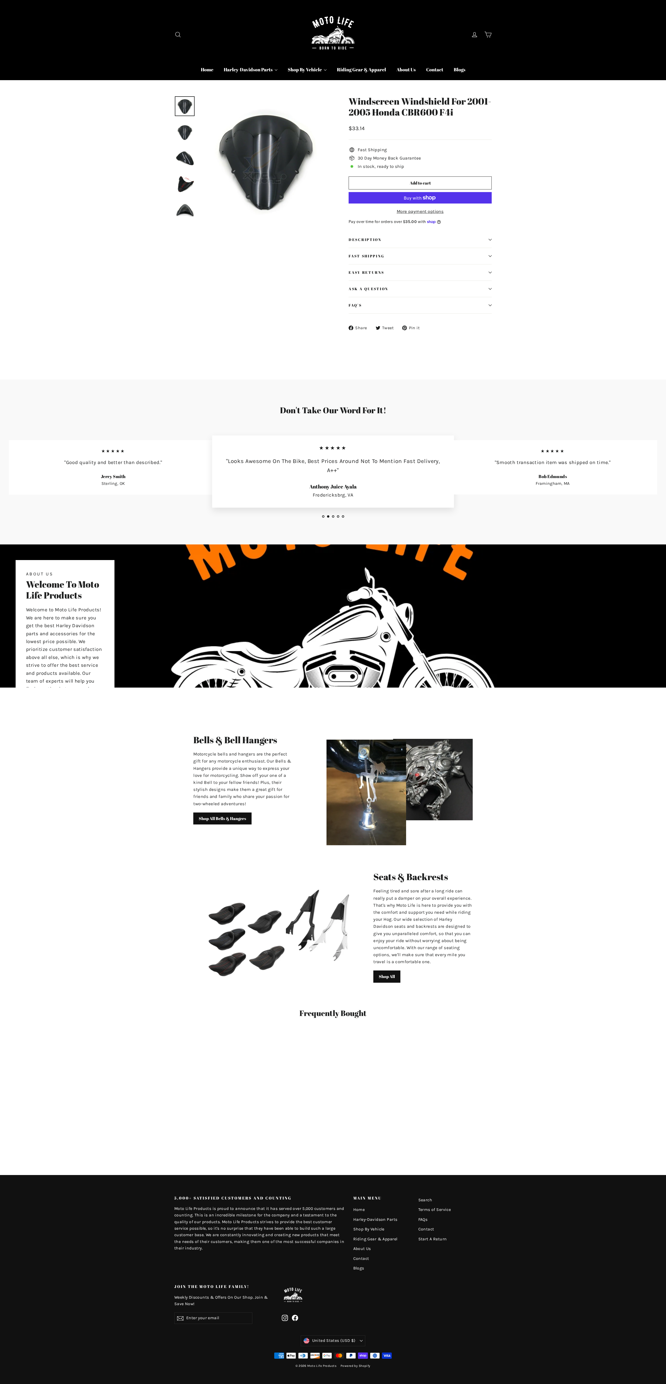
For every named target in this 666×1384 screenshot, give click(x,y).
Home (207, 69)
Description (365, 239)
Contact (434, 69)
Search (425, 1200)
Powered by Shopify (355, 1366)
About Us (406, 69)
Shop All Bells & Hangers (222, 818)
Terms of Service (434, 1209)
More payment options (420, 211)
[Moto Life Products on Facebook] (295, 1317)
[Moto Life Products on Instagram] (285, 1317)
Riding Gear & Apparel (361, 69)
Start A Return (432, 1239)
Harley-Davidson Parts (248, 69)
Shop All (387, 976)
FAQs (423, 1219)
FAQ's (355, 305)
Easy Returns (366, 272)
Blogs (459, 69)
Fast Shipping (366, 256)
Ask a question (368, 289)
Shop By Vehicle (305, 69)
